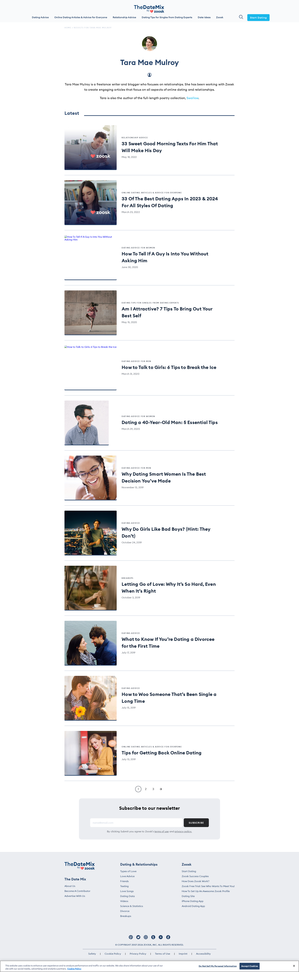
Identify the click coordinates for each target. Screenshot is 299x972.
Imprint (183, 953)
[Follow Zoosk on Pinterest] (130, 938)
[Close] (294, 966)
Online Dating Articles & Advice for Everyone (80, 17)
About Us (69, 886)
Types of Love (128, 871)
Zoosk (219, 17)
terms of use (161, 831)
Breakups (125, 916)
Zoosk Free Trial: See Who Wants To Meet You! (208, 886)
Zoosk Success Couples (195, 876)
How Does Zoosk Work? (195, 881)
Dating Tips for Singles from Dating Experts (167, 17)
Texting (124, 886)
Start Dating (258, 17)
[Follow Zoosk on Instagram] (145, 938)
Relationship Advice (124, 17)
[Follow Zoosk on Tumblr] (153, 938)
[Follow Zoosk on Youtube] (160, 938)
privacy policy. (183, 831)
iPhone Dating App (192, 901)
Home (67, 27)
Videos (124, 901)
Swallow (192, 98)
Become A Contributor (77, 891)
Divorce (124, 911)
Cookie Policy (113, 953)
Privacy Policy (138, 953)
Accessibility (203, 953)
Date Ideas (204, 17)
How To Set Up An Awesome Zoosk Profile (206, 891)
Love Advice (127, 876)
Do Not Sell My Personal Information (218, 966)
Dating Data (127, 896)
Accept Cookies (249, 966)
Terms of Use (162, 953)
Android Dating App (193, 906)
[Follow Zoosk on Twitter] (138, 938)
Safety (92, 953)
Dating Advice (40, 17)
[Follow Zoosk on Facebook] (168, 938)
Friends (124, 881)
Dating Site (188, 896)
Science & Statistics (131, 906)
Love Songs (127, 891)
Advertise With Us (74, 895)
